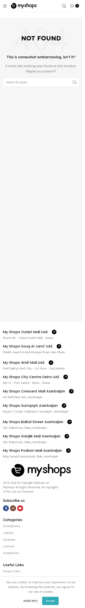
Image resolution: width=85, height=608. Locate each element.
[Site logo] (24, 5)
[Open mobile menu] (5, 6)
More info (31, 601)
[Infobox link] (30, 332)
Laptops (8, 533)
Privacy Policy (11, 571)
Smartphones (11, 526)
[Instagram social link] (13, 508)
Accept (50, 601)
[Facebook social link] (6, 508)
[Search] (64, 6)
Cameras (8, 546)
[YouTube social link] (20, 508)
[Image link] (41, 470)
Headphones (11, 553)
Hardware (9, 539)
